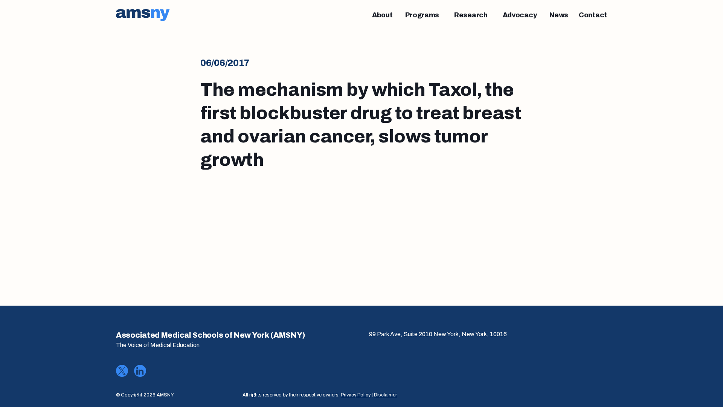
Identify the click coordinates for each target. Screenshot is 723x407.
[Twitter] (122, 371)
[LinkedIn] (140, 371)
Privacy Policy (356, 395)
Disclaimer (385, 395)
